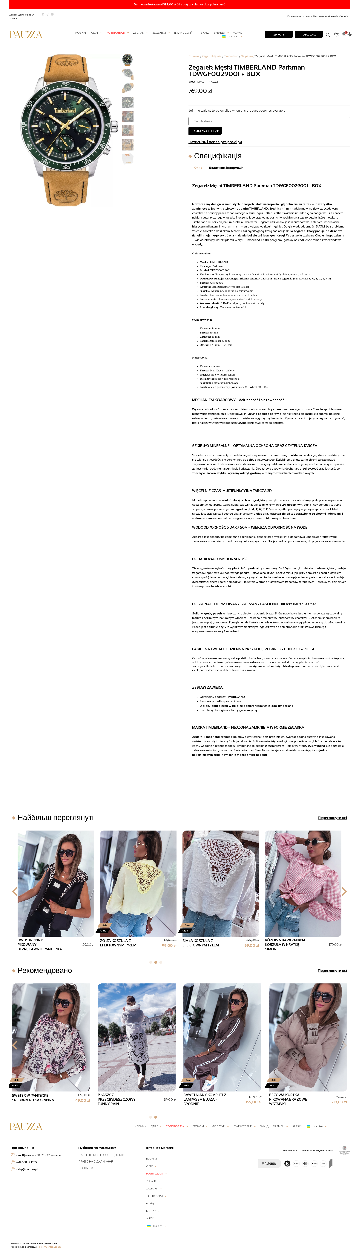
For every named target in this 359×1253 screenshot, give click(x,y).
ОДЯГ (95, 32)
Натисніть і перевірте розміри (215, 142)
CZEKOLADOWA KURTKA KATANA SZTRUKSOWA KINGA (39, 944)
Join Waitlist (205, 131)
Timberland (231, 56)
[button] (14, 891)
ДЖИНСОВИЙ (183, 32)
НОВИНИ (81, 32)
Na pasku (247, 56)
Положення (290, 1150)
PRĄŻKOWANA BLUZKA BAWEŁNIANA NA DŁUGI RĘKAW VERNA (32, 1099)
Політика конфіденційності (317, 1150)
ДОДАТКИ (159, 32)
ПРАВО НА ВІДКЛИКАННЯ (96, 1161)
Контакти (86, 1168)
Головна (194, 56)
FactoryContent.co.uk (49, 1247)
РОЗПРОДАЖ (116, 32)
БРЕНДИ (219, 32)
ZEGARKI (139, 32)
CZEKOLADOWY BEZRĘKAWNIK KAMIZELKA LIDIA (115, 944)
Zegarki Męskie (212, 56)
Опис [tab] (198, 168)
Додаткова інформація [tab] (226, 168)
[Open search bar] (328, 34)
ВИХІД (205, 32)
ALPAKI (237, 32)
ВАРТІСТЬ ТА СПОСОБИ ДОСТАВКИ (103, 1155)
